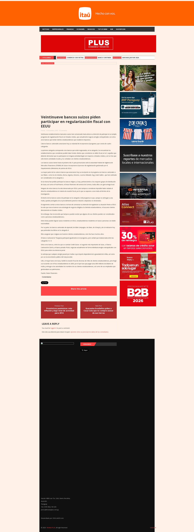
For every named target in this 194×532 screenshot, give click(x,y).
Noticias (45, 29)
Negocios (91, 29)
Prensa (43, 130)
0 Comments (63, 130)
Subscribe (153, 528)
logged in (53, 328)
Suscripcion (120, 29)
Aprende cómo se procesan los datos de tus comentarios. (90, 332)
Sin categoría (47, 63)
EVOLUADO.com (58, 518)
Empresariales (58, 29)
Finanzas (70, 29)
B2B (111, 29)
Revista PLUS (51, 528)
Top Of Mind (102, 29)
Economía (80, 29)
